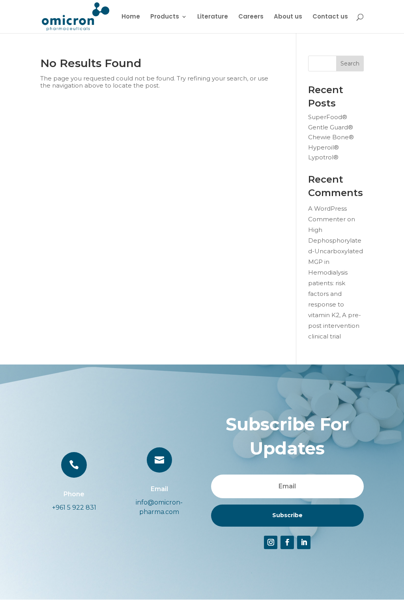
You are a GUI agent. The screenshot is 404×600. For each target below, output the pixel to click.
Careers (251, 17)
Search (349, 63)
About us (288, 17)
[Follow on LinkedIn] (303, 542)
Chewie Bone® (331, 137)
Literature (212, 17)
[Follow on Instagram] (270, 542)
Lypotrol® (323, 157)
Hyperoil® (323, 147)
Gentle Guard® (330, 127)
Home (131, 17)
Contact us (330, 17)
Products (164, 17)
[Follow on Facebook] (287, 542)
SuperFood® (327, 117)
